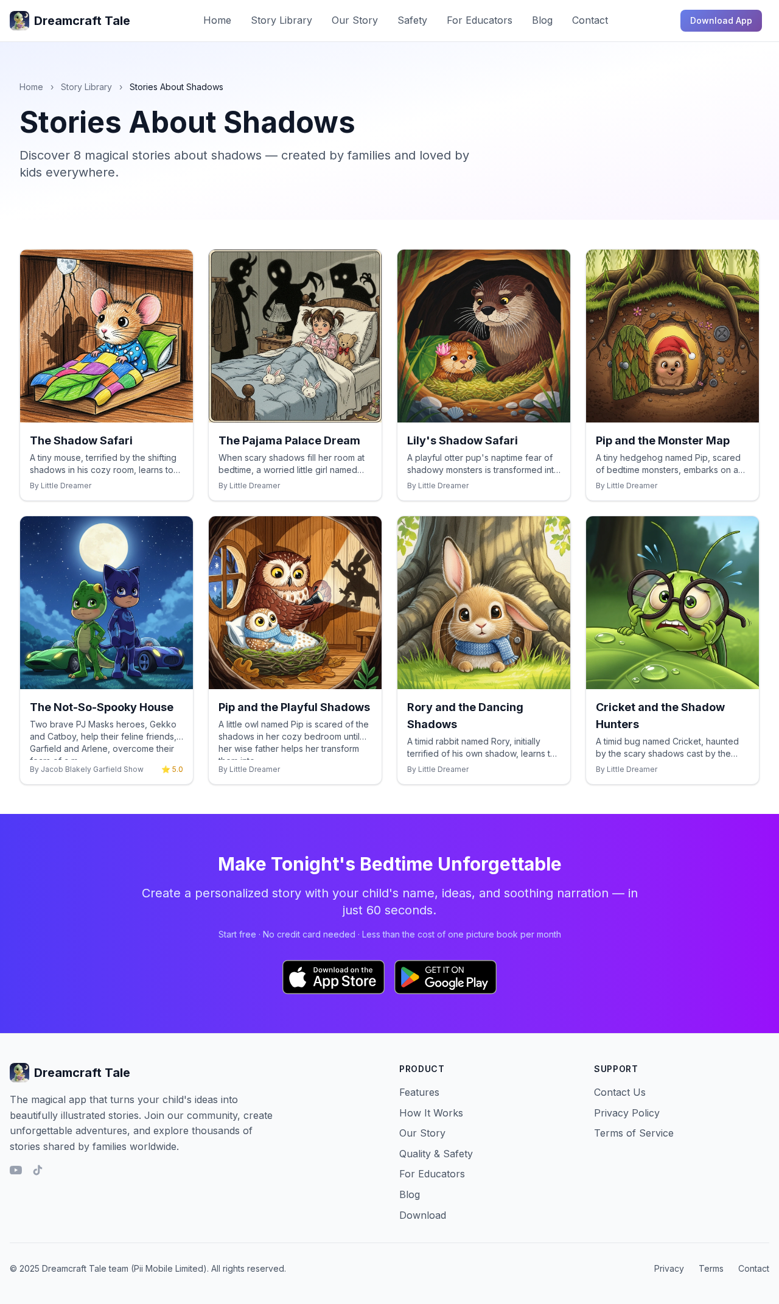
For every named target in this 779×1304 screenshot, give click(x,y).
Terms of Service (634, 1133)
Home (217, 20)
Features (419, 1092)
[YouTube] (16, 1170)
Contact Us (620, 1092)
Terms (711, 1268)
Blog (542, 20)
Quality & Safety (436, 1154)
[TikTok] (38, 1170)
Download (422, 1215)
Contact (590, 20)
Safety (412, 20)
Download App (721, 20)
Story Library (281, 20)
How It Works (431, 1113)
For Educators (479, 20)
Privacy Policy (627, 1113)
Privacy (669, 1268)
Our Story (355, 20)
